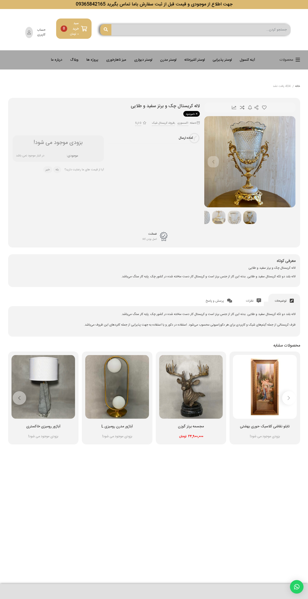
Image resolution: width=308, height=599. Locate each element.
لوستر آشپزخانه (194, 60)
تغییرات (234, 107)
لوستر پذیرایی (222, 60)
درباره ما (56, 60)
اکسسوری (182, 123)
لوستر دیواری (143, 60)
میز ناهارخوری (116, 60)
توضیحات (281, 301)
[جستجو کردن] (105, 29)
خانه (297, 86)
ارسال (256, 107)
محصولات (286, 60)
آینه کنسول (247, 60)
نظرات (250, 301)
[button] (296, 587)
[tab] (284, 300)
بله (57, 169)
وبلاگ (74, 60)
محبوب (264, 107)
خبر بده (250, 107)
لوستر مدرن (168, 60)
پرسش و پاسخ (215, 301)
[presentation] (213, 161)
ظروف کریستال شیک (163, 123)
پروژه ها (92, 60)
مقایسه (242, 107)
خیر (48, 169)
